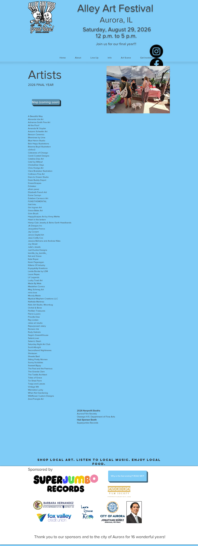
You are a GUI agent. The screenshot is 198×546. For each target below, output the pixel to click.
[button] (94, 57)
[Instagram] (156, 51)
